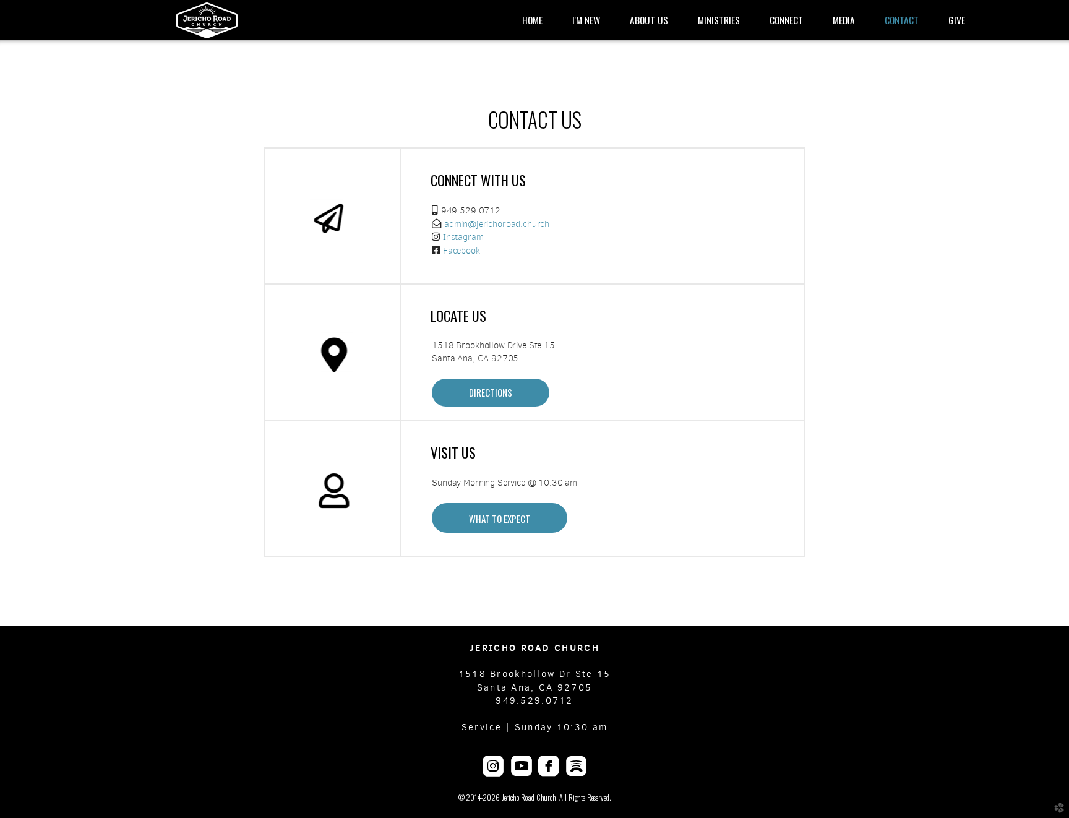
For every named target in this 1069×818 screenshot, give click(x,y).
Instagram (463, 237)
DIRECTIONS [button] (490, 392)
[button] (499, 518)
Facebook (461, 250)
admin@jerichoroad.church (496, 224)
